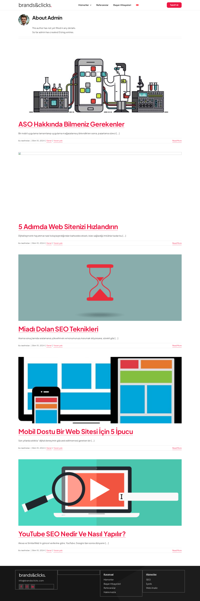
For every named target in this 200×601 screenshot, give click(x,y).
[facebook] (21, 586)
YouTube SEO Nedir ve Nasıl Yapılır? (72, 534)
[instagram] (27, 586)
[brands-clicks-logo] (35, 4)
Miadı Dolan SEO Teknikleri (58, 329)
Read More (177, 141)
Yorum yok (57, 141)
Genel (49, 141)
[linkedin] (33, 586)
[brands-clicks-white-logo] (32, 574)
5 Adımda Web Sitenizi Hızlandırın (68, 226)
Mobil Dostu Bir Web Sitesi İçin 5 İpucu (75, 431)
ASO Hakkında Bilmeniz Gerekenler (71, 124)
